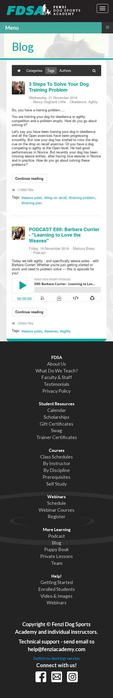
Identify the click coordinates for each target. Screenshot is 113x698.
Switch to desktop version (56, 658)
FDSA (56, 357)
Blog (56, 543)
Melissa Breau (84, 248)
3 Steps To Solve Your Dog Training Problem (59, 87)
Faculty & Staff (56, 377)
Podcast (39, 253)
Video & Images (56, 596)
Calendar (56, 410)
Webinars (56, 496)
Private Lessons (56, 556)
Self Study (56, 484)
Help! (56, 576)
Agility (93, 102)
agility (66, 331)
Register (56, 516)
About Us (56, 364)
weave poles (32, 197)
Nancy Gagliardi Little (49, 101)
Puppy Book (56, 549)
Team (56, 563)
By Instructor (56, 463)
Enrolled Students (56, 589)
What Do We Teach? (56, 370)
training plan (32, 203)
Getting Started (56, 582)
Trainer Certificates (56, 437)
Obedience (78, 102)
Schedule (56, 503)
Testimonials (56, 384)
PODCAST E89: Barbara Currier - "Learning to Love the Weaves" (64, 235)
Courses (56, 450)
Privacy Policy (56, 391)
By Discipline (56, 470)
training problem (83, 197)
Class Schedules (56, 457)
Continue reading (29, 178)
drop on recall (56, 197)
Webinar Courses (56, 510)
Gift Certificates (56, 424)
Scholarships (56, 417)
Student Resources (56, 403)
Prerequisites (56, 477)
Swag (56, 430)
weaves (52, 331)
